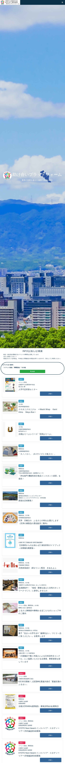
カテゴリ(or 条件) (7, 365)
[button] (62, 2)
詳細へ (51, 394)
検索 (33, 371)
